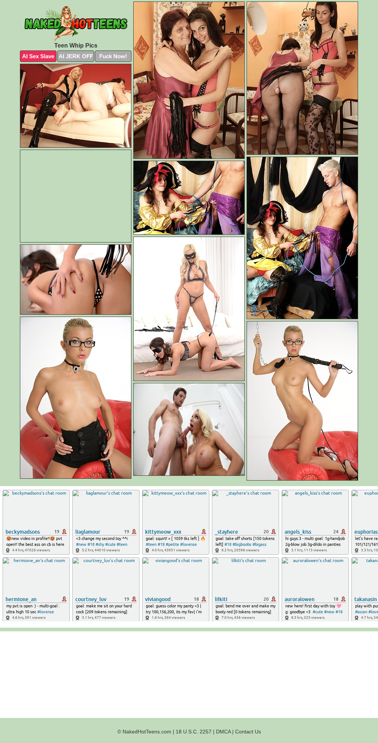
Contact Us (248, 732)
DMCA (223, 732)
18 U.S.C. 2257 (194, 732)
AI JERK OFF (76, 56)
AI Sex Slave (38, 56)
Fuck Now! (113, 56)
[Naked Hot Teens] (75, 23)
